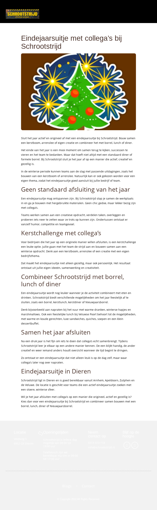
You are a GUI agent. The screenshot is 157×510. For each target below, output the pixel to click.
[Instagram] (134, 445)
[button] (115, 11)
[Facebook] (126, 445)
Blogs (67, 486)
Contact (88, 486)
